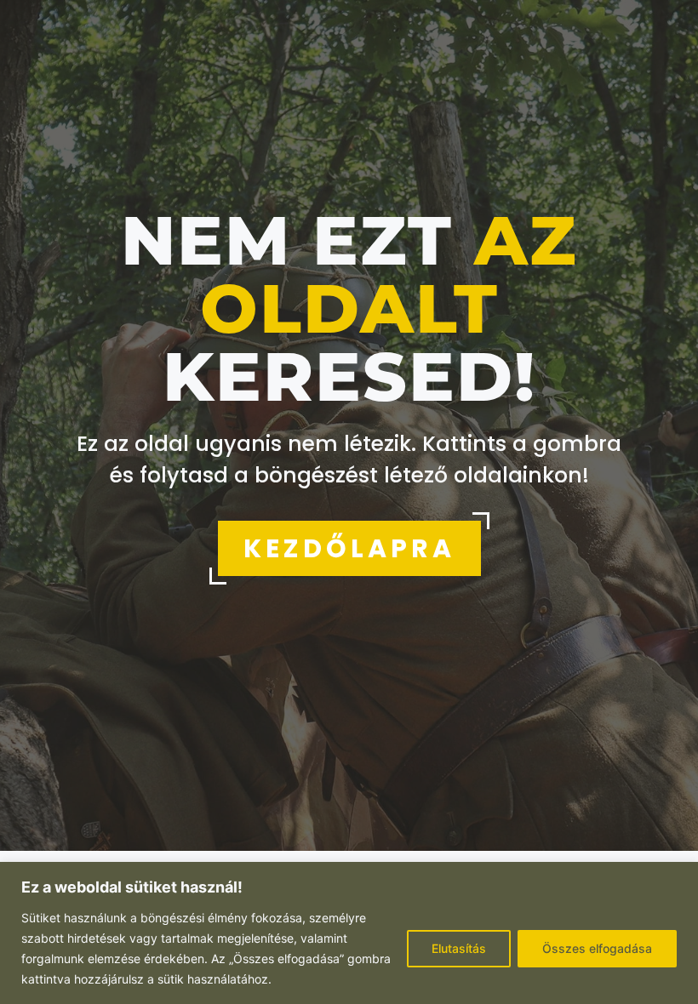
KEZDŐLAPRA (349, 548)
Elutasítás (459, 948)
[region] (349, 933)
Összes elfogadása (597, 948)
